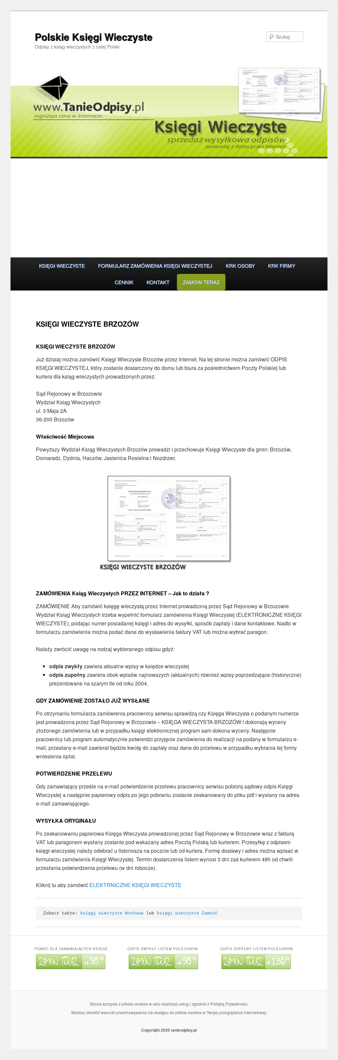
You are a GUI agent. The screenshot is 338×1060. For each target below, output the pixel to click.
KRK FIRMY (281, 265)
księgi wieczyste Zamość (187, 913)
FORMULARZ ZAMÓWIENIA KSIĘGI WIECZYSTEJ (155, 265)
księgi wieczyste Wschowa (112, 913)
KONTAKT (158, 282)
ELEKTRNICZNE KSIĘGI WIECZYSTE (135, 885)
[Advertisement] (169, 208)
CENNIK (124, 282)
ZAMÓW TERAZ (201, 282)
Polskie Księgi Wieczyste (93, 36)
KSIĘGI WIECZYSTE (62, 265)
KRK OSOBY (240, 265)
